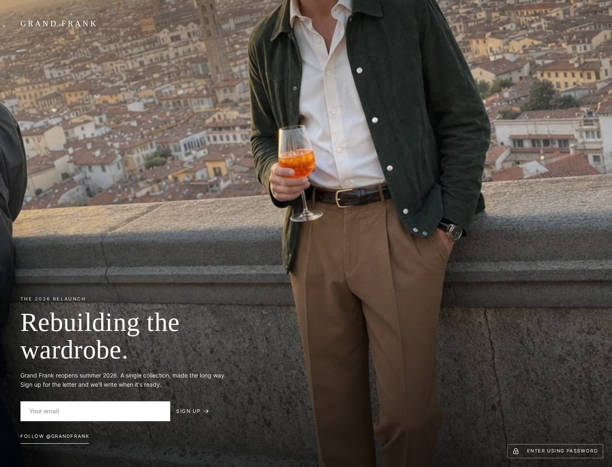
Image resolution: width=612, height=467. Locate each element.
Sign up (188, 411)
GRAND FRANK (59, 23)
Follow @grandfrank (54, 436)
